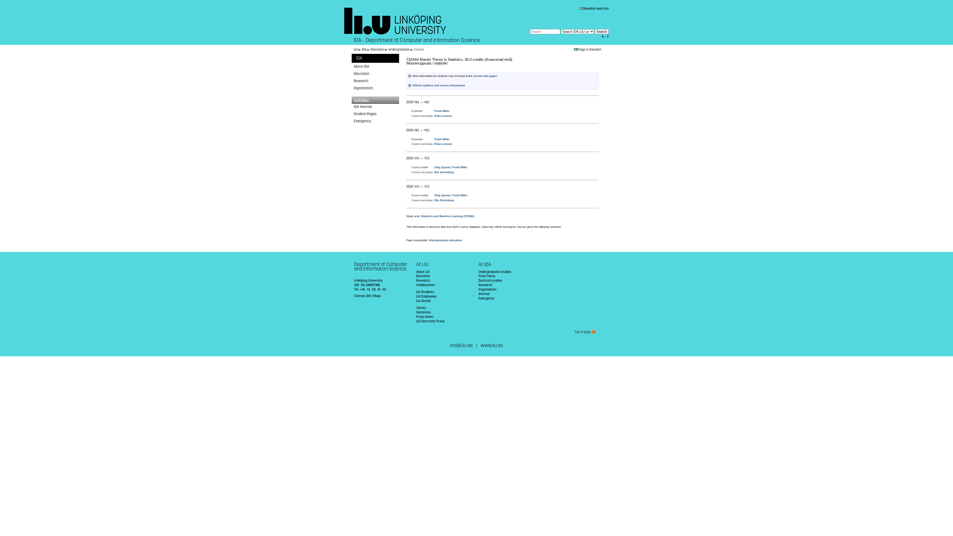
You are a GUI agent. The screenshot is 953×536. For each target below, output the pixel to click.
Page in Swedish (589, 49)
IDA (364, 49)
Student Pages (365, 114)
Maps (377, 296)
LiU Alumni (423, 301)
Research (361, 81)
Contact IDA (362, 296)
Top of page (583, 332)
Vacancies (423, 312)
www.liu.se (492, 345)
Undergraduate (399, 49)
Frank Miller (441, 110)
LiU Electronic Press (430, 321)
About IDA (361, 66)
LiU (356, 49)
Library (421, 308)
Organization (363, 88)
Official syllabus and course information (438, 85)
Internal (483, 294)
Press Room (424, 317)
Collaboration (425, 285)
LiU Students (425, 292)
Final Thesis (486, 276)
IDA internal (363, 106)
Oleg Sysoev (442, 167)
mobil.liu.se (461, 345)
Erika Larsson (443, 115)
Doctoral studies (490, 280)
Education (378, 49)
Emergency (362, 121)
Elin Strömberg (444, 172)
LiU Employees (426, 296)
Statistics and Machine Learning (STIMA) (447, 216)
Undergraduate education (445, 240)
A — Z (605, 36)
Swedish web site (596, 8)
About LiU (423, 272)
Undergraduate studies (494, 272)
